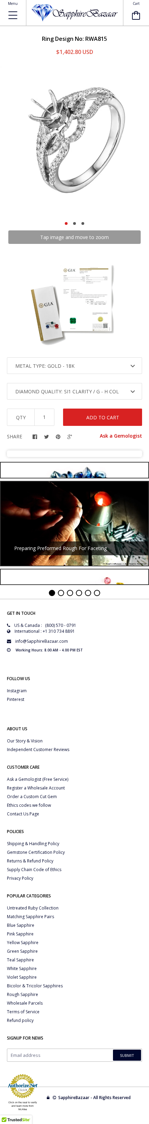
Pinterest (15, 699)
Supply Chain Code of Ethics (34, 869)
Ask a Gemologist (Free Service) (37, 779)
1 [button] (66, 223)
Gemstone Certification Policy (36, 852)
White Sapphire (22, 968)
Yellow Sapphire (22, 942)
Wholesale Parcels (25, 1003)
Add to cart (102, 417)
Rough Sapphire (22, 994)
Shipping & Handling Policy (33, 844)
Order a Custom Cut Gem (32, 796)
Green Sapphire (22, 951)
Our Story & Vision (25, 741)
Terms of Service (23, 1012)
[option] (74, 140)
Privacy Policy (20, 878)
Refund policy (20, 1020)
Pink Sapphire (20, 934)
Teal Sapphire (20, 960)
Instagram (17, 691)
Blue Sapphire (20, 925)
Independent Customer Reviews (38, 749)
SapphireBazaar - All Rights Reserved (95, 1097)
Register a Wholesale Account (36, 788)
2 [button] (74, 223)
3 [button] (82, 223)
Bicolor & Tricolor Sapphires (35, 986)
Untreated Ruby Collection (33, 908)
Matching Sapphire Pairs (30, 917)
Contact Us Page (23, 814)
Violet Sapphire (22, 977)
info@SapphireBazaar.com (41, 641)
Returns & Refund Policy (30, 861)
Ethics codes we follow (29, 805)
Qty (21, 417)
